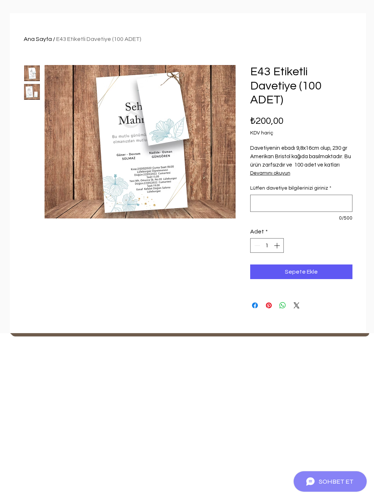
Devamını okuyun (270, 173)
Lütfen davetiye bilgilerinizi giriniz (290, 188)
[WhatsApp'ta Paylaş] (282, 305)
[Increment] (277, 245)
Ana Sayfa (38, 39)
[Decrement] (256, 245)
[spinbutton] (267, 245)
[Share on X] (296, 305)
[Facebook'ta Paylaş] (255, 305)
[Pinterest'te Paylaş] (268, 305)
